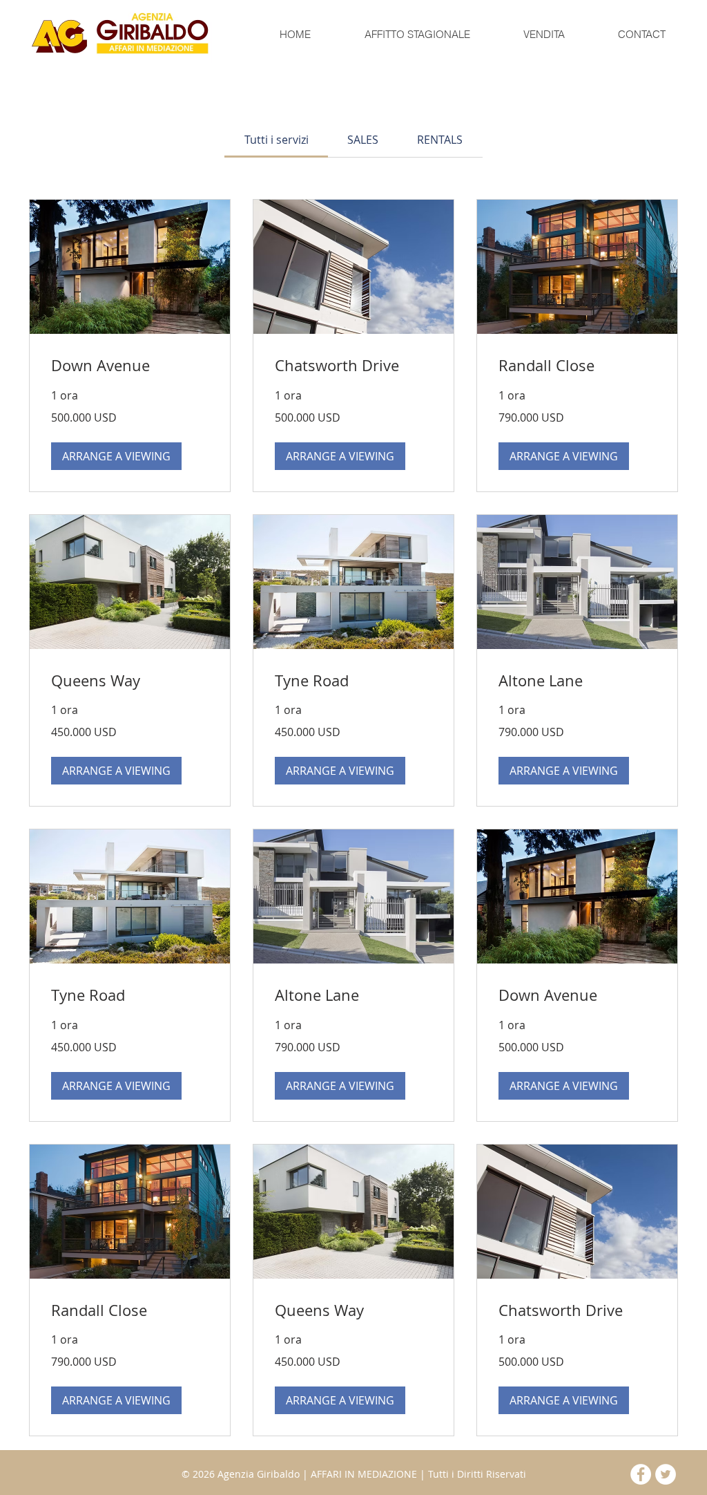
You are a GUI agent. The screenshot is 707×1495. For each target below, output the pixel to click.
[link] (276, 139)
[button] (416, 34)
